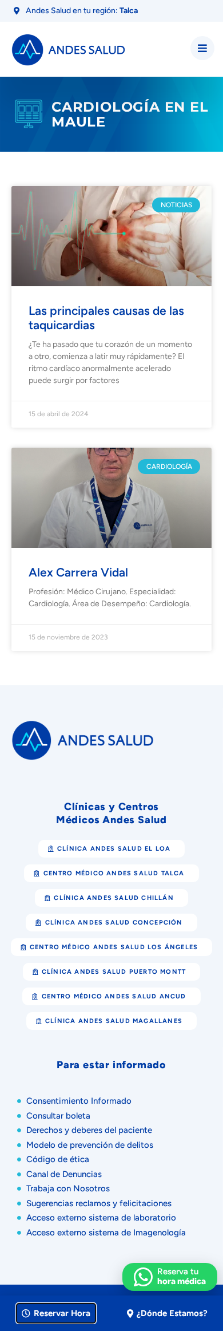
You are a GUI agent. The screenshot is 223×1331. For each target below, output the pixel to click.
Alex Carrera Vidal (78, 572)
